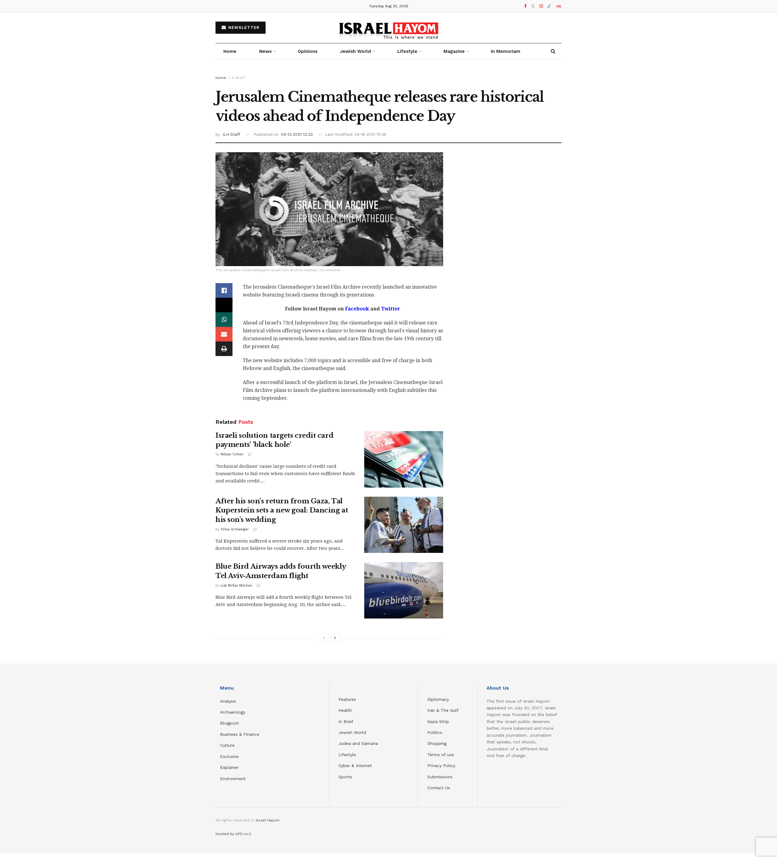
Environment (233, 778)
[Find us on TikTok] (549, 6)
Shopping (436, 743)
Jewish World (352, 732)
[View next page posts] (335, 638)
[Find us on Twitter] (533, 6)
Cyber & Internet (355, 765)
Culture (227, 745)
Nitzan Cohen (232, 454)
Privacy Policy (441, 765)
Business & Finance (239, 734)
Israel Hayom (268, 820)
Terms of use (440, 754)
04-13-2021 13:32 (297, 134)
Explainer (229, 767)
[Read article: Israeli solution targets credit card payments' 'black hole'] (403, 459)
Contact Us (438, 787)
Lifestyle (347, 754)
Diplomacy (438, 699)
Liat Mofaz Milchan (236, 586)
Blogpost (229, 723)
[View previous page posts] (323, 638)
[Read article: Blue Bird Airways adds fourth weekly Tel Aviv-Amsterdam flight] (403, 590)
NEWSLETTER (243, 27)
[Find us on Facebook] (525, 6)
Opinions (307, 51)
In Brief (238, 78)
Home (229, 51)
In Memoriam (505, 51)
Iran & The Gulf (443, 710)
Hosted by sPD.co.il (233, 834)
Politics (434, 732)
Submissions (440, 776)
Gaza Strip (438, 721)
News (265, 51)
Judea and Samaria (358, 743)
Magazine (454, 51)
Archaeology (232, 712)
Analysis (229, 701)
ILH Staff (231, 134)
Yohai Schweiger (235, 529)
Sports (345, 776)
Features (347, 699)
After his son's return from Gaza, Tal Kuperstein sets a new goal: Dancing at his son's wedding (281, 510)
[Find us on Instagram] (541, 6)
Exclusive (229, 756)
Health (345, 710)
